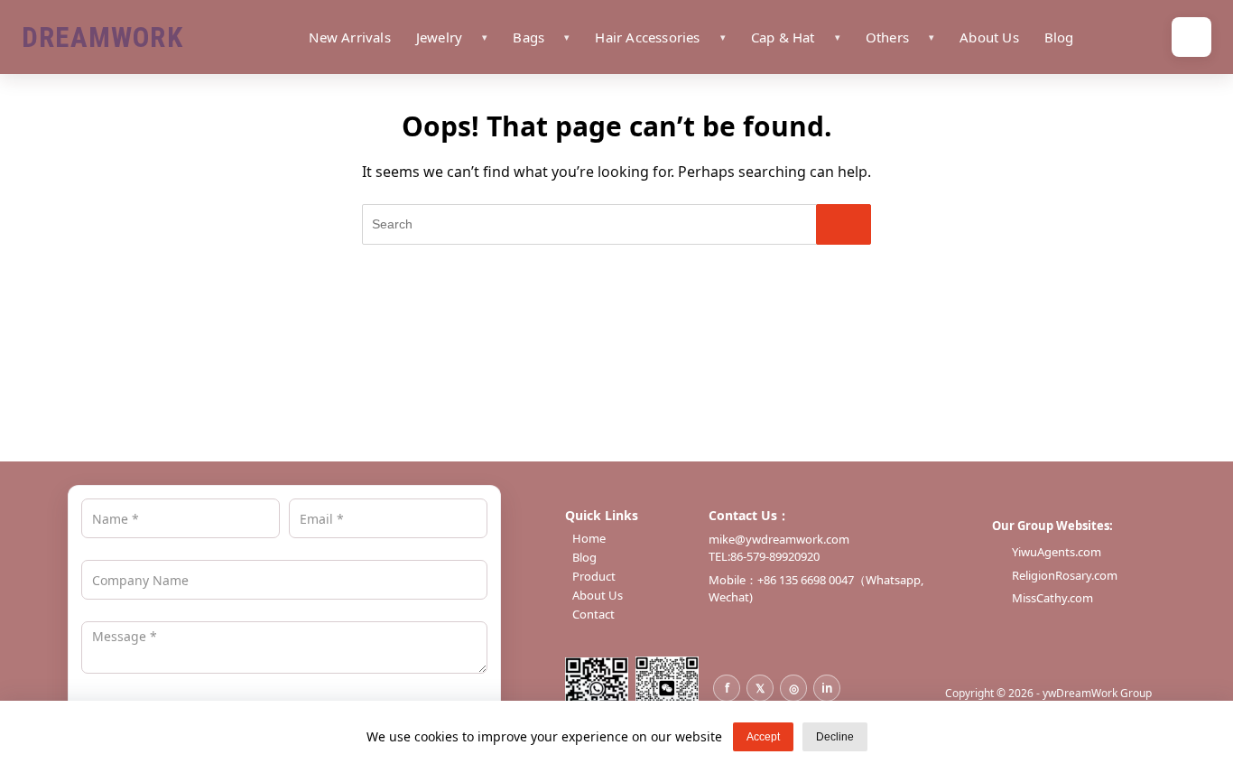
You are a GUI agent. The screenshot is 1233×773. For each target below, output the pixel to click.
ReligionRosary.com (1064, 575)
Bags (528, 37)
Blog (1059, 37)
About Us (989, 37)
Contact (593, 614)
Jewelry (439, 37)
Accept (763, 737)
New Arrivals (349, 37)
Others (887, 37)
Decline (835, 737)
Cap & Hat (783, 37)
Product (594, 576)
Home (589, 538)
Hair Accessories (647, 37)
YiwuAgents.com (1056, 552)
